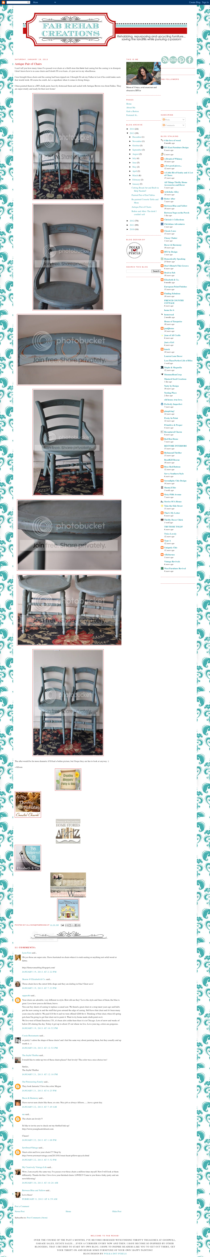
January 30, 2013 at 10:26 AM (40, 1182)
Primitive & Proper (173, 424)
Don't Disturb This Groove (176, 265)
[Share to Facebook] (76, 925)
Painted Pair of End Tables (143, 195)
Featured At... (132, 115)
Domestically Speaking (174, 258)
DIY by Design (170, 251)
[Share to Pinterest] (79, 925)
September (137, 149)
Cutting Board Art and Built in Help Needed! (145, 189)
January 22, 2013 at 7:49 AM (39, 1106)
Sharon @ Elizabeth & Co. (34, 979)
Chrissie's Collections (174, 219)
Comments (170, 125)
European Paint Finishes (175, 286)
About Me (130, 107)
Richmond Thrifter (173, 452)
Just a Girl (169, 342)
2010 (132, 229)
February (136, 179)
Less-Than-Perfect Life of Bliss (178, 360)
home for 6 (169, 310)
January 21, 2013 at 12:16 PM (40, 1074)
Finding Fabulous (172, 293)
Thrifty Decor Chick (173, 519)
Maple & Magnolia (173, 367)
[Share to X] (72, 925)
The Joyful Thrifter (30, 1055)
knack (167, 349)
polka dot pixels (115, 1253)
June (134, 162)
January (136, 183)
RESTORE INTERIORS (175, 445)
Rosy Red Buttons (172, 466)
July (134, 158)
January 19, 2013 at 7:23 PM (39, 988)
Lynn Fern (26, 952)
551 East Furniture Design (176, 147)
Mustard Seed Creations (175, 378)
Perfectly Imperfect (173, 404)
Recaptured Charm (173, 431)
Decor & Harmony (173, 244)
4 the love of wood (172, 140)
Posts (167, 119)
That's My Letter (172, 512)
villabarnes (169, 554)
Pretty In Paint (171, 417)
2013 (132, 133)
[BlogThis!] (69, 925)
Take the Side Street (173, 505)
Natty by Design (171, 385)
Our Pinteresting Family (32, 1081)
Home (68, 1211)
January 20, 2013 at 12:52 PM (40, 1047)
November (137, 141)
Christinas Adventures (174, 223)
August (135, 153)
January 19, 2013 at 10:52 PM (40, 1028)
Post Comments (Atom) (37, 1217)
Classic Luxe (170, 230)
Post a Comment (22, 1206)
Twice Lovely (170, 533)
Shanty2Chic (170, 487)
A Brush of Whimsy (173, 158)
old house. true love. (173, 399)
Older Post (116, 1211)
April (134, 171)
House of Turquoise (173, 321)
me (23, 1114)
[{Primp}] (68, 897)
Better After (169, 198)
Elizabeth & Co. (171, 279)
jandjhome (169, 328)
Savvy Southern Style (174, 473)
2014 (132, 128)
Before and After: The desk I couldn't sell (144, 213)
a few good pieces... (173, 165)
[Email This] (66, 925)
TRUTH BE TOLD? (173, 526)
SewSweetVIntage (30, 1147)
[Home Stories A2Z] (68, 843)
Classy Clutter (170, 237)
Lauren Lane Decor (173, 356)
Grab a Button (132, 111)
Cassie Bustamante (30, 1035)
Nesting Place (170, 392)
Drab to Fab (169, 272)
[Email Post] (62, 925)
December (137, 136)
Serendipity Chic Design (175, 480)
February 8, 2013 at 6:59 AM (39, 1199)
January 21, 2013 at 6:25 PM (39, 1090)
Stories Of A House (173, 501)
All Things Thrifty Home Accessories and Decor (175, 183)
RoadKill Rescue (172, 459)
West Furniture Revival (175, 568)
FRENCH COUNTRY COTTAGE (174, 301)
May (134, 166)
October (136, 145)
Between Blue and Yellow (175, 205)
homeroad (169, 314)
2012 (132, 220)
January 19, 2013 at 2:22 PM (39, 971)
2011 (132, 224)
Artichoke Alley (171, 191)
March (135, 175)
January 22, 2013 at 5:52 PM (39, 1159)
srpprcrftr (26, 995)
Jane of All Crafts (172, 335)
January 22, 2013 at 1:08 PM (39, 1140)
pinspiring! (169, 411)
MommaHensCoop (173, 374)
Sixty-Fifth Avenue (172, 494)
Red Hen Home (171, 438)
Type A (167, 540)
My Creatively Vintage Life (34, 1167)
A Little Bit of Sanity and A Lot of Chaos (178, 174)
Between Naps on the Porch (176, 212)
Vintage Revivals (172, 561)
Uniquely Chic (170, 547)
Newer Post (20, 1211)
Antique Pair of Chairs (141, 206)
